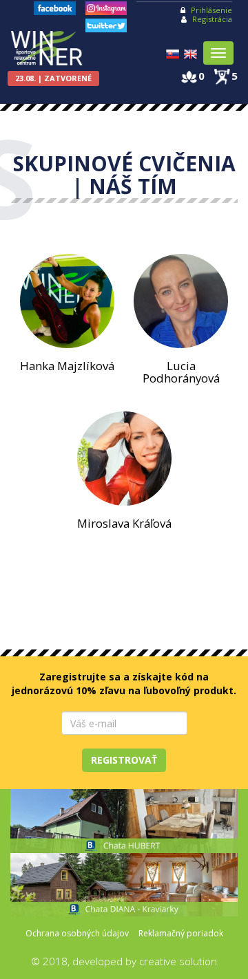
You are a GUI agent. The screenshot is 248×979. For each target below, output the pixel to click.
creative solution (178, 961)
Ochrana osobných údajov (77, 933)
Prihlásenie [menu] (211, 10)
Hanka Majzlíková (67, 366)
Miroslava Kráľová (124, 523)
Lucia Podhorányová (181, 372)
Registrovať (124, 759)
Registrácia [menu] (212, 19)
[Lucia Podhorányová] (181, 301)
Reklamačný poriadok (180, 933)
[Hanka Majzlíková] (67, 301)
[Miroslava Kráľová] (124, 458)
